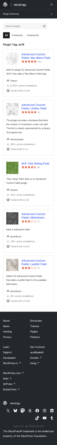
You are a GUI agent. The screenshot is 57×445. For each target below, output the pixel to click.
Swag (34, 363)
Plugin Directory (11, 14)
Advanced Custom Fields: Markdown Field (33, 215)
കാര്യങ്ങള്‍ (36, 352)
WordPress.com (13, 373)
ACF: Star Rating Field (35, 163)
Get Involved (37, 346)
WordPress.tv (12, 363)
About (6, 320)
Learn (6, 346)
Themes (34, 326)
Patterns (35, 337)
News (6, 326)
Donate (35, 357)
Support (7, 352)
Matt (7, 378)
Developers (9, 357)
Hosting (7, 331)
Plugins (34, 331)
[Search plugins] (44, 26)
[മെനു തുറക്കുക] (52, 4)
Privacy (7, 337)
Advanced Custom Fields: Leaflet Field (34, 262)
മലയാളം (15, 403)
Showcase (36, 320)
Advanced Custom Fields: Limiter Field (33, 106)
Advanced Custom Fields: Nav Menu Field (35, 56)
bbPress (9, 383)
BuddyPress (11, 389)
